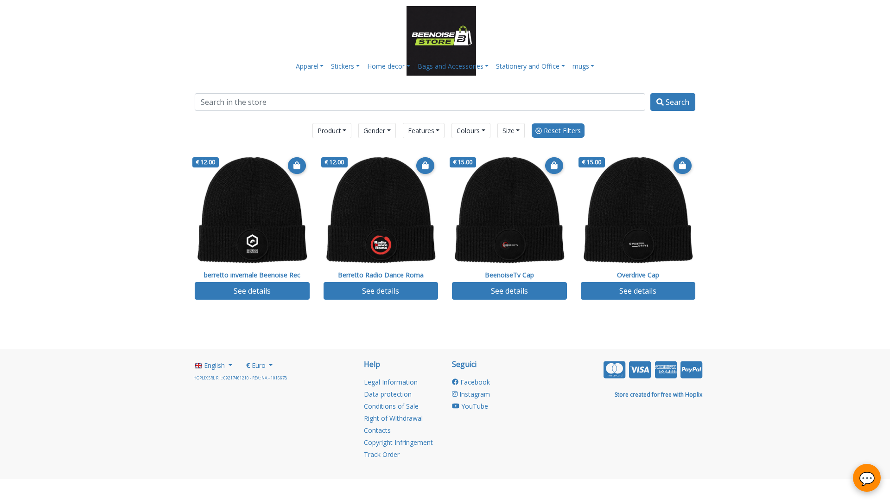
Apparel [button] (307, 66)
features (421, 130)
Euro (256, 365)
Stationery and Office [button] (527, 66)
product (329, 130)
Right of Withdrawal (393, 418)
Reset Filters (561, 130)
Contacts (377, 430)
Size (508, 130)
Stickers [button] (342, 66)
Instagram (474, 394)
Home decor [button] (386, 66)
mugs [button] (580, 66)
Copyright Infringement (398, 442)
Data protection (388, 394)
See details (252, 291)
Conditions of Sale (391, 406)
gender (374, 130)
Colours (468, 130)
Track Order (382, 454)
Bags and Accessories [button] (450, 66)
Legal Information (391, 382)
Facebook (474, 382)
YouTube (473, 406)
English (214, 365)
